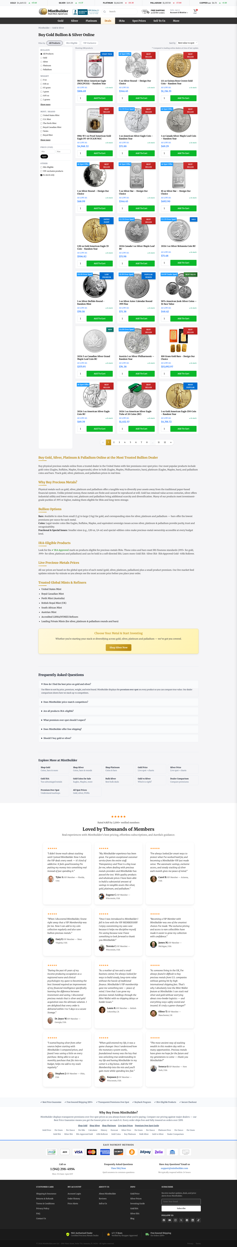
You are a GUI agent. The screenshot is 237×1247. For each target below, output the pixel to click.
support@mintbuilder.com (174, 1168)
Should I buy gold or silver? (57, 738)
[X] (181, 1220)
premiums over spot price (144, 466)
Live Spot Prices (125, 1125)
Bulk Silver (144, 1134)
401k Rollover (187, 553)
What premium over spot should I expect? (64, 720)
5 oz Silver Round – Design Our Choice (135, 82)
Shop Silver (95, 1125)
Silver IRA (152, 553)
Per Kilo (81, 1130)
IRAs (122, 20)
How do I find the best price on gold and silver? (67, 684)
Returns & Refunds (44, 1198)
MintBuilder (44, 28)
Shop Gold (82, 1125)
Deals (108, 20)
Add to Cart (99, 98)
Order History (74, 1198)
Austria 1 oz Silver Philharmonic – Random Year (136, 357)
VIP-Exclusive (89, 43)
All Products (54, 43)
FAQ (38, 1213)
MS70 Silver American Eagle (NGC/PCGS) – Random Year (91, 82)
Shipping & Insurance (46, 1193)
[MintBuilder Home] (53, 12)
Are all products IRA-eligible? (58, 711)
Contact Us (41, 1218)
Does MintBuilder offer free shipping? (62, 729)
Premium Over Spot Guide (147, 1125)
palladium (95, 473)
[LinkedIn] (192, 1220)
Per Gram (59, 1130)
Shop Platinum (109, 1125)
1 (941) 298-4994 (62, 1169)
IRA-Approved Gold (168, 553)
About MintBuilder (107, 1193)
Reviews (103, 1198)
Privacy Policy (42, 1208)
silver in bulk (99, 469)
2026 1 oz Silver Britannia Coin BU (178, 246)
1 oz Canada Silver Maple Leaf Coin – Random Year (178, 137)
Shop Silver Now (119, 647)
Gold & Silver (58, 28)
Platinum (91, 20)
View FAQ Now (118, 1168)
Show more (45, 104)
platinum (153, 469)
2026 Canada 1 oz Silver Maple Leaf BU (137, 247)
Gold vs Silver (158, 1134)
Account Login (74, 1193)
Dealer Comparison (175, 1134)
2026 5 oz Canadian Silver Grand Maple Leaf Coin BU (93, 357)
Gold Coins (116, 1134)
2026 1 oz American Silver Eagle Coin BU (93, 412)
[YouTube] (169, 1220)
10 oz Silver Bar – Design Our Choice (176, 192)
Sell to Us (103, 1203)
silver (70, 473)
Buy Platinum (130, 1134)
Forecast (114, 1130)
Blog (132, 1218)
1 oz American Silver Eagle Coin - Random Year (136, 137)
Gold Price (46, 1130)
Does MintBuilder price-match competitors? (65, 702)
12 (165, 442)
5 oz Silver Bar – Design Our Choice (133, 192)
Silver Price (126, 1130)
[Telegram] (187, 1220)
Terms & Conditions (45, 1203)
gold (64, 473)
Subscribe (181, 1208)
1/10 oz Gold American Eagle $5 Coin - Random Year (93, 247)
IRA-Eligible (71, 43)
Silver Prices (136, 1198)
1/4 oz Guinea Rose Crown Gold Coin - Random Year (177, 82)
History (104, 1130)
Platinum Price (164, 1130)
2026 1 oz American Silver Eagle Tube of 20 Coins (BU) (135, 412)
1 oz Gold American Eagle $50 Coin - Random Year (178, 412)
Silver (74, 20)
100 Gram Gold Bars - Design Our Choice (178, 357)
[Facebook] (164, 1220)
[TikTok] (198, 1220)
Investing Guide (137, 1203)
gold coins (43, 469)
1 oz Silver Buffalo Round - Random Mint (91, 302)
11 (159, 442)
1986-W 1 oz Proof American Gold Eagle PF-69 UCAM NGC (94, 137)
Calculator (92, 1130)
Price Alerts (73, 1203)
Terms (198, 1243)
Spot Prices (139, 20)
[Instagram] (175, 1220)
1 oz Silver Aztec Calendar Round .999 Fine (135, 302)
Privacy (190, 1243)
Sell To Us (159, 20)
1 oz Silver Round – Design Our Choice (93, 192)
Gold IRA (140, 553)
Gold (60, 20)
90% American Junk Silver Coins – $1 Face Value (179, 302)
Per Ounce (70, 1130)
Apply (44, 156)
